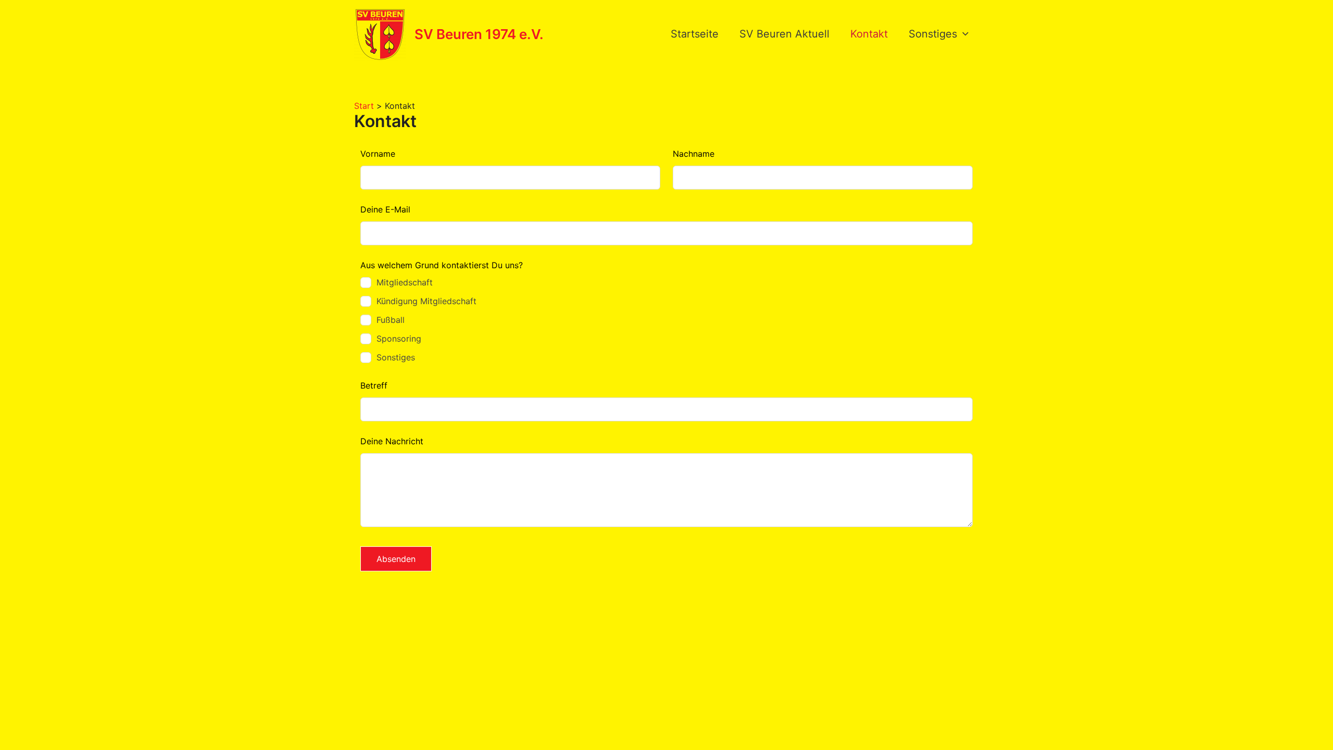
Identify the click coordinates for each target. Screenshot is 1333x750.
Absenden (396, 559)
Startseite (695, 34)
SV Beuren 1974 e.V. (479, 34)
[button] (963, 34)
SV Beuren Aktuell (784, 34)
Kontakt (869, 34)
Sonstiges (933, 34)
